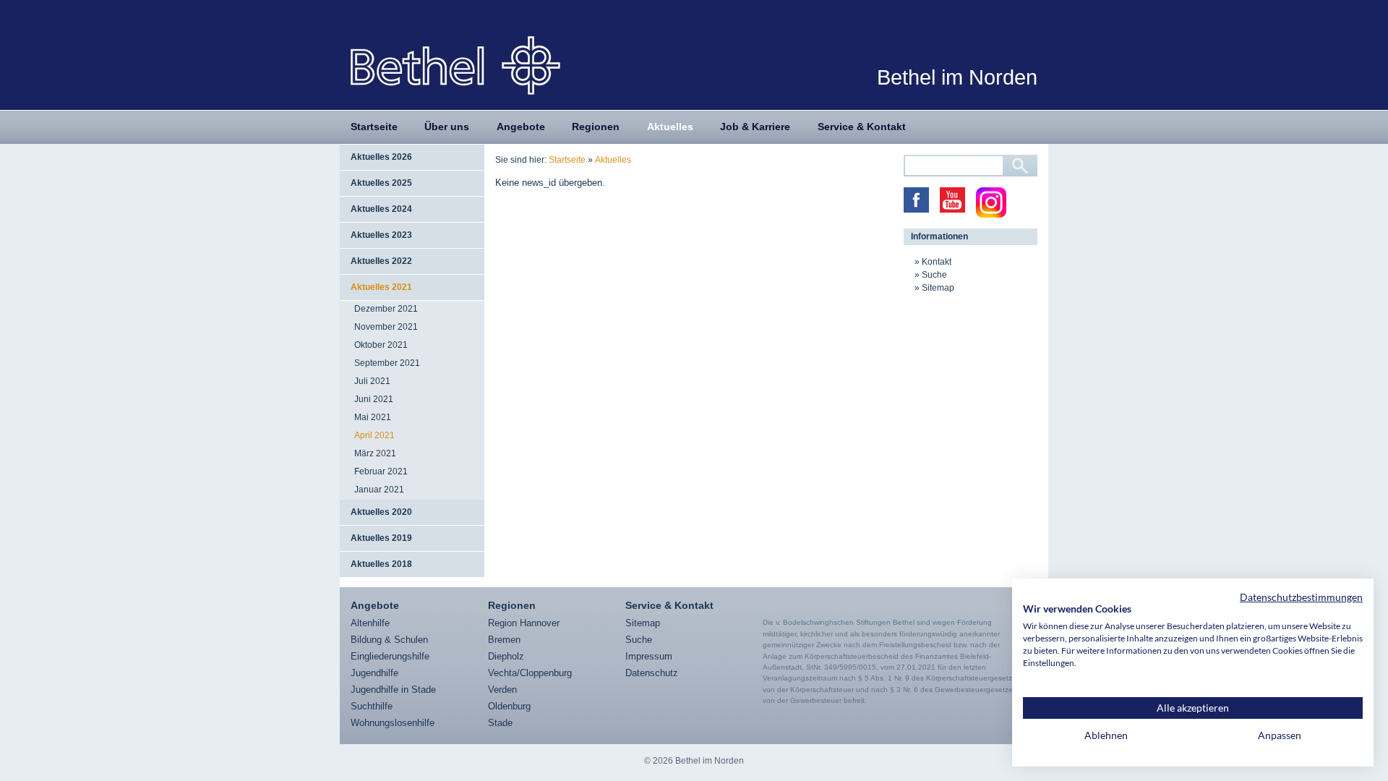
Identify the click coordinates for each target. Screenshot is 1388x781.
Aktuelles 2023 (381, 235)
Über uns (446, 126)
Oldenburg (509, 706)
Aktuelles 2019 (381, 538)
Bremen (504, 639)
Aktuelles (670, 126)
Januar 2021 (379, 489)
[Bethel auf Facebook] (916, 200)
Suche (934, 274)
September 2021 (387, 363)
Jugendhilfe (374, 672)
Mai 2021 (372, 417)
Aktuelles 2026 (381, 157)
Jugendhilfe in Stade (393, 689)
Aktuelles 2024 (381, 209)
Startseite (374, 126)
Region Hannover (524, 623)
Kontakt (936, 261)
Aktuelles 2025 (381, 183)
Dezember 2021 (386, 308)
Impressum (648, 656)
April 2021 (374, 435)
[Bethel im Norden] (455, 65)
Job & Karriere (755, 126)
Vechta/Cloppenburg (530, 672)
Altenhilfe (370, 623)
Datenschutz (651, 672)
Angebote (521, 126)
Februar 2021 (381, 471)
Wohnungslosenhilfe (392, 722)
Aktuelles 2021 (381, 287)
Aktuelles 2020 (381, 512)
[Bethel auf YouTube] (952, 200)
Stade (500, 722)
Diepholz (506, 656)
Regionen (596, 126)
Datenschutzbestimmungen (1301, 597)
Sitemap (938, 287)
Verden (502, 689)
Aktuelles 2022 (381, 261)
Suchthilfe (372, 706)
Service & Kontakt (862, 126)
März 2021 (375, 453)
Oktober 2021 (381, 345)
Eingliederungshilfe (390, 656)
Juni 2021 (373, 399)
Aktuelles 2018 (381, 564)
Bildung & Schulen (389, 639)
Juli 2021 (372, 381)
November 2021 (386, 327)
